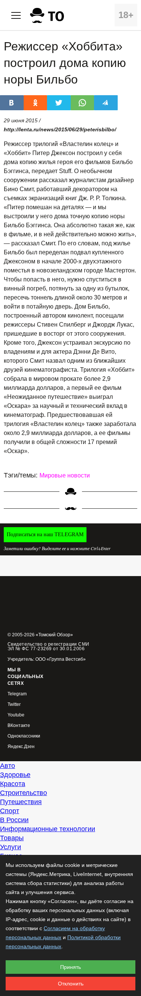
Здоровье (15, 775)
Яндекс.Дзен (21, 746)
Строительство (23, 793)
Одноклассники (24, 736)
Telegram (17, 694)
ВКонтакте (19, 725)
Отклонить (70, 984)
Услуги (10, 847)
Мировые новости (64, 475)
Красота (12, 784)
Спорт (9, 811)
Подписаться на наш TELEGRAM (45, 534)
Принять (70, 967)
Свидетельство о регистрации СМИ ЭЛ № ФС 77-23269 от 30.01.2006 (48, 646)
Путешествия (21, 802)
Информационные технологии (47, 829)
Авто (7, 765)
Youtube (16, 715)
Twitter (14, 704)
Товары (12, 838)
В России (14, 820)
